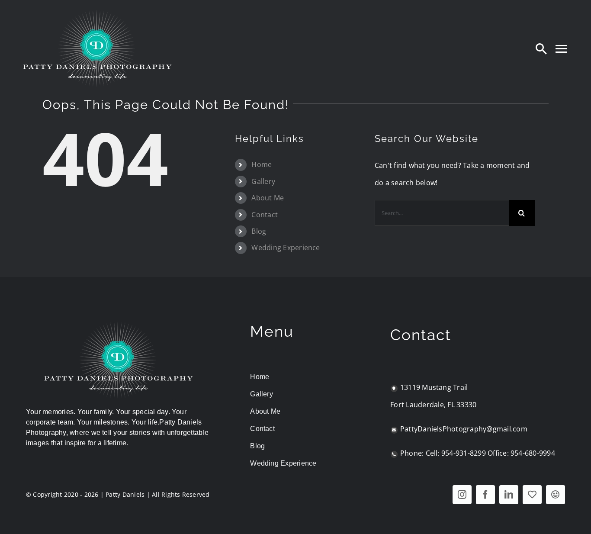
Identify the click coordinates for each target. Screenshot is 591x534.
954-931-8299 (463, 453)
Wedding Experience (285, 247)
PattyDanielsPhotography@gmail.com (463, 429)
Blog (258, 231)
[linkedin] (508, 494)
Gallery (263, 181)
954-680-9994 (533, 453)
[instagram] (462, 494)
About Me (267, 198)
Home (261, 164)
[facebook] (485, 494)
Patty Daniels (125, 494)
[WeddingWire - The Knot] (532, 494)
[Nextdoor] (555, 494)
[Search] (541, 48)
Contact (264, 214)
